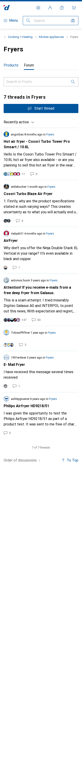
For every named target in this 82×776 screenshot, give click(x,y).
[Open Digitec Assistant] (62, 7)
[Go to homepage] (7, 7)
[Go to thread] (41, 154)
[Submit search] (28, 20)
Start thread (44, 108)
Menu (13, 20)
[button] (39, 460)
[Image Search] (72, 20)
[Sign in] (50, 7)
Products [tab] (11, 65)
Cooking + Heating (20, 37)
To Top (72, 460)
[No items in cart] (73, 7)
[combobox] (19, 122)
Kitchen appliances (51, 37)
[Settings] (38, 7)
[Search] (72, 81)
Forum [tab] (29, 65)
